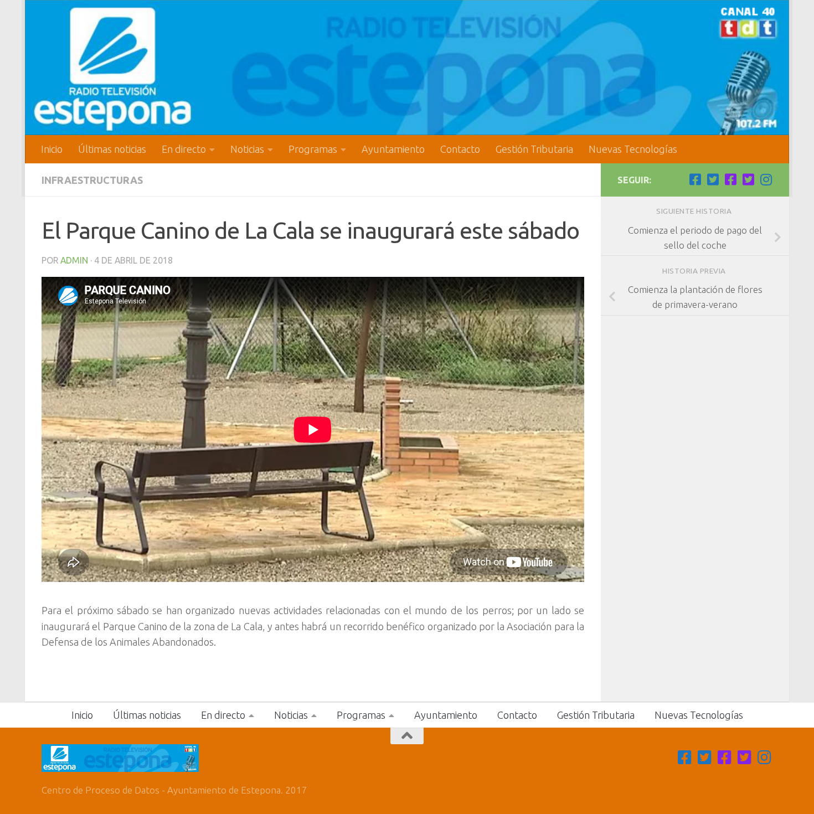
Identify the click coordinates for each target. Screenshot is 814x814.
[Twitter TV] (712, 179)
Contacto (460, 148)
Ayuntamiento (393, 148)
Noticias (247, 148)
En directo (184, 148)
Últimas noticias (112, 148)
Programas (312, 148)
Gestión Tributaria (534, 148)
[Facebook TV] (695, 179)
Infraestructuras (92, 180)
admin (74, 260)
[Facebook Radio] (730, 179)
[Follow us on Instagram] (765, 179)
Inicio (52, 148)
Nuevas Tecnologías (633, 148)
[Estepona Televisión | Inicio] (407, 67)
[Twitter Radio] (748, 179)
